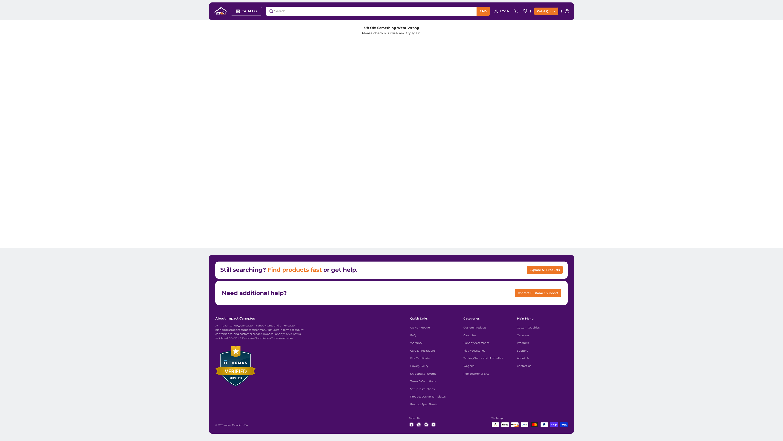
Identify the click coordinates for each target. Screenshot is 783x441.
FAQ (413, 335)
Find (483, 11)
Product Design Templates (428, 396)
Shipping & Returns (423, 373)
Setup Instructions (422, 389)
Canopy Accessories (476, 342)
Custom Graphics (528, 327)
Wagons (468, 366)
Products (523, 342)
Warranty (416, 342)
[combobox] (366, 11)
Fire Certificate (420, 358)
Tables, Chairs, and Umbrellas (483, 358)
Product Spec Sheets (424, 404)
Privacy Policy (419, 366)
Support (522, 350)
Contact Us (524, 366)
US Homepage (420, 327)
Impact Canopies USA (236, 425)
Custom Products (474, 327)
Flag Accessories (474, 350)
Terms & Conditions (423, 381)
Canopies (469, 335)
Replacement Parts (476, 373)
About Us (523, 358)
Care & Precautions (422, 350)
